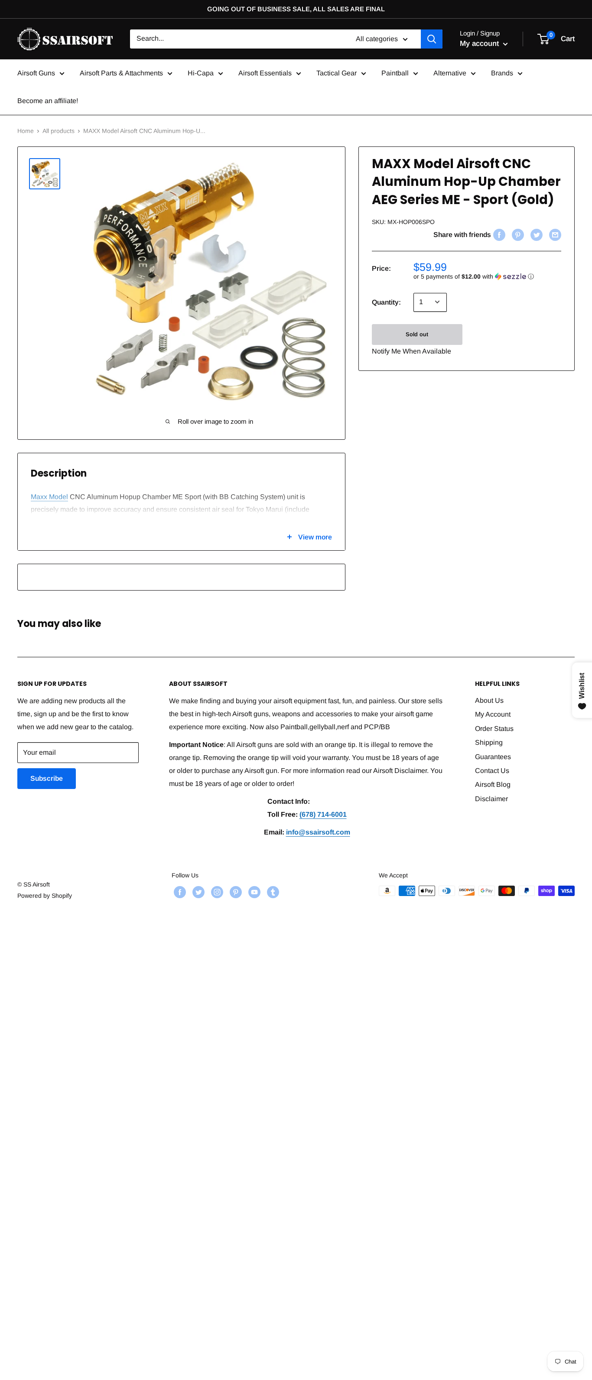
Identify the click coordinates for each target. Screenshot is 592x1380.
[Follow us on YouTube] (253, 892)
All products (58, 130)
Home (25, 130)
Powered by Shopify (44, 895)
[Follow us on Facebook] (179, 892)
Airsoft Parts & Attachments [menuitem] (121, 73)
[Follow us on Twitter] (197, 892)
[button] (487, 276)
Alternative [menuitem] (449, 73)
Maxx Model (49, 496)
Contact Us (492, 770)
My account (480, 43)
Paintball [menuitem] (395, 73)
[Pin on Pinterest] (517, 234)
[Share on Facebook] (498, 234)
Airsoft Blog (493, 784)
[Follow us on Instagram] (216, 892)
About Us (489, 700)
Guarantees (493, 756)
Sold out (417, 334)
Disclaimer (491, 798)
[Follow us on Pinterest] (235, 892)
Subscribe (46, 778)
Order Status (494, 728)
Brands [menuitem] (502, 73)
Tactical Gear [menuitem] (336, 73)
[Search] (431, 39)
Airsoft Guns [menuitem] (36, 73)
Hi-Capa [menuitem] (201, 73)
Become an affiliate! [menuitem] (47, 100)
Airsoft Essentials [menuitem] (265, 73)
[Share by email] (554, 234)
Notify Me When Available (411, 350)
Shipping (489, 742)
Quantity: (386, 302)
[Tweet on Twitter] (535, 234)
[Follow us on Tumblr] (272, 892)
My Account (493, 714)
